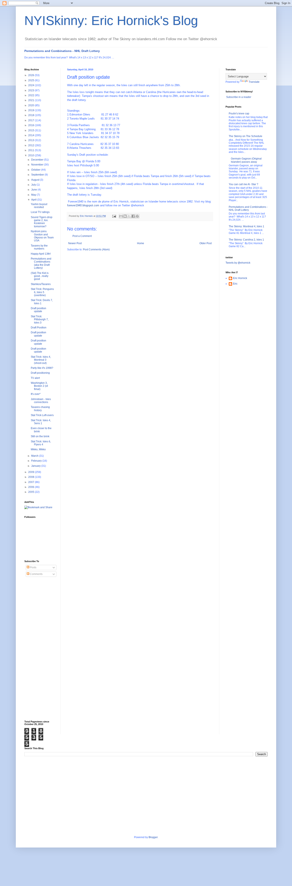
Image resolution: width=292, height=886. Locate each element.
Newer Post (75, 243)
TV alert (35, 378)
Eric (235, 283)
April (34, 199)
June (34, 189)
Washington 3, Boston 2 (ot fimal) (39, 386)
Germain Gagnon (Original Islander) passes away (246, 160)
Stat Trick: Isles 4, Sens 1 (41, 422)
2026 (31, 75)
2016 (31, 125)
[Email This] (121, 216)
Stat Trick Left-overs (42, 415)
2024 (31, 85)
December (37, 159)
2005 (31, 491)
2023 (31, 90)
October (36, 169)
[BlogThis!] (125, 216)
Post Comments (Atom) (96, 249)
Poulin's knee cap (239, 113)
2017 (31, 120)
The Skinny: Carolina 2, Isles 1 (246, 239)
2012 (31, 145)
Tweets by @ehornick (238, 262)
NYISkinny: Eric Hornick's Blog (111, 20)
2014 (31, 135)
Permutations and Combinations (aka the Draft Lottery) (41, 263)
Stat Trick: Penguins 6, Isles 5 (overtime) (42, 292)
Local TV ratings (40, 212)
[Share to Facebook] (133, 216)
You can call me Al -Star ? (243, 184)
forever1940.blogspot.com (83, 205)
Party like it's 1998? (42, 367)
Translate (254, 81)
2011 (31, 150)
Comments (36, 574)
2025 (31, 80)
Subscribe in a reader (238, 97)
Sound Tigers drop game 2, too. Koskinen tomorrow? (41, 222)
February (36, 460)
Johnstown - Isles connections (41, 401)
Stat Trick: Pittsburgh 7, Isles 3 (40, 319)
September (38, 174)
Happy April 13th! (41, 253)
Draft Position (38, 327)
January (36, 465)
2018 (31, 115)
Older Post (205, 243)
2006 (31, 487)
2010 (31, 155)
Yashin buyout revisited (39, 206)
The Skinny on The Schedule (245, 136)
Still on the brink (40, 436)
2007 (31, 482)
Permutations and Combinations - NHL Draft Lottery (62, 51)
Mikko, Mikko (38, 449)
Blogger (153, 837)
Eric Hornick (240, 278)
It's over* (36, 394)
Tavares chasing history (40, 409)
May (34, 194)
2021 (31, 100)
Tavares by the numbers (39, 247)
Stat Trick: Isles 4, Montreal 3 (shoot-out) (41, 360)
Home (140, 243)
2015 (31, 130)
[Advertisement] (41, 649)
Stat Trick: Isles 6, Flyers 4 (41, 443)
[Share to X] (129, 216)
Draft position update (38, 310)
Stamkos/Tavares (41, 284)
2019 (31, 110)
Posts (32, 567)
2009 (31, 472)
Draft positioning (40, 372)
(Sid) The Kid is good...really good (40, 276)
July (34, 184)
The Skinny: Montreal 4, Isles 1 (246, 226)
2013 (31, 140)
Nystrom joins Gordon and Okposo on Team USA (42, 236)
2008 (31, 476)
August (35, 179)
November (37, 164)
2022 (31, 95)
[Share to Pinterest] (137, 216)
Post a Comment (82, 236)
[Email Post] (114, 216)
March (35, 455)
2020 (31, 105)
